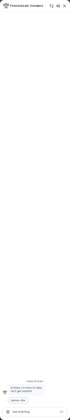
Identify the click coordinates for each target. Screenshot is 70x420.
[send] (62, 412)
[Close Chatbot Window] (64, 5)
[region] (35, 208)
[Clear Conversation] (51, 5)
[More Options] (8, 412)
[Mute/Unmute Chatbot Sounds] (58, 5)
